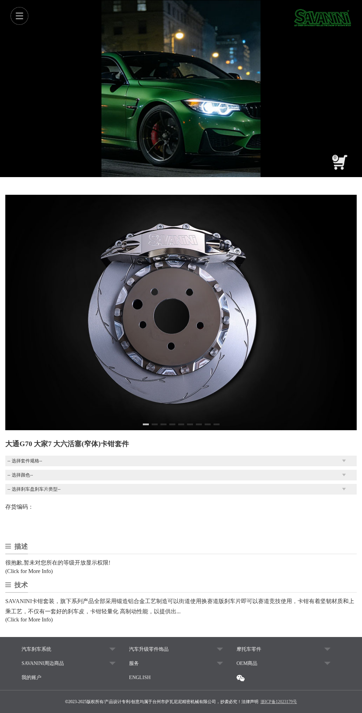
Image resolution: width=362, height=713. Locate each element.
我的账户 (31, 677)
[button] (146, 424)
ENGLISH (140, 677)
